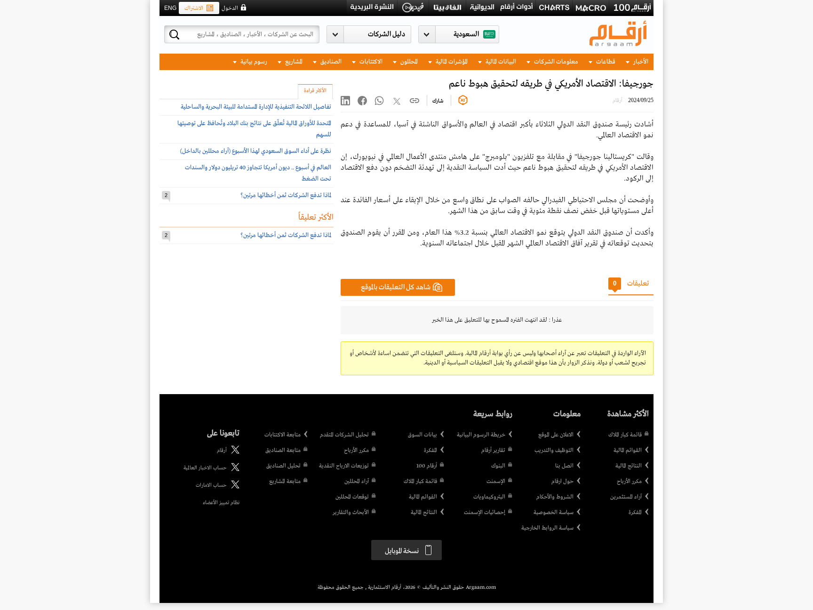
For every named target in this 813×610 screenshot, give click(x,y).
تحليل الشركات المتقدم (344, 435)
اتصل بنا (564, 466)
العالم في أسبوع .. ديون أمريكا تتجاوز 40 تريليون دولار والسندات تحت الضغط (258, 173)
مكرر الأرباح (629, 481)
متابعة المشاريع (285, 481)
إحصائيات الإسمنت (484, 512)
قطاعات (605, 62)
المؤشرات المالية (451, 62)
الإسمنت (495, 481)
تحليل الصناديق (283, 466)
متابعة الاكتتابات (282, 435)
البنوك (498, 466)
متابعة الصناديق (283, 450)
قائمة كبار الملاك (625, 435)
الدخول (230, 8)
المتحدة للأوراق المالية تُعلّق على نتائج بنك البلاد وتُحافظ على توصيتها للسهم (254, 129)
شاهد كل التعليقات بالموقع (395, 287)
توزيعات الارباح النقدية (344, 466)
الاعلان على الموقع (556, 435)
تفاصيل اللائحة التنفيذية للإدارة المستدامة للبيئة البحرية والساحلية (256, 107)
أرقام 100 (426, 466)
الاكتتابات (370, 62)
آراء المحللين (356, 481)
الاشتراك (193, 8)
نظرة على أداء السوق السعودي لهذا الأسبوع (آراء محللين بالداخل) (255, 151)
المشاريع (293, 62)
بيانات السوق (422, 435)
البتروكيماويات (489, 497)
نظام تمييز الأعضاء (221, 502)
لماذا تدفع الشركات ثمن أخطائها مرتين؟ (285, 195)
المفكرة (635, 512)
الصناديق (330, 62)
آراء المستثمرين (626, 497)
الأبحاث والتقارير (351, 512)
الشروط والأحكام (555, 497)
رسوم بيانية (253, 62)
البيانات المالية (500, 62)
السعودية (466, 34)
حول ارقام (562, 481)
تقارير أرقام (493, 450)
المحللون (408, 62)
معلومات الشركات (555, 62)
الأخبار (640, 62)
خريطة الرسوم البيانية (481, 435)
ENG (170, 8)
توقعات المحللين (352, 497)
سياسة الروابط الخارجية (547, 528)
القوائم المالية (628, 450)
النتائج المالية (628, 466)
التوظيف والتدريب (554, 450)
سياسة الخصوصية (554, 512)
